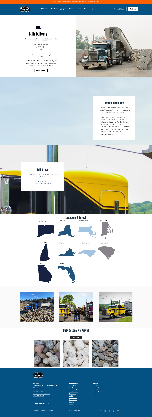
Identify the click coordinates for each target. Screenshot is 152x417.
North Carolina (73, 398)
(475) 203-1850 (38, 396)
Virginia (71, 396)
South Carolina (73, 400)
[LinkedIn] (109, 410)
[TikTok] (113, 410)
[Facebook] (101, 410)
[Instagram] (105, 410)
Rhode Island (72, 394)
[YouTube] (118, 410)
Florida (71, 404)
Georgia (71, 402)
